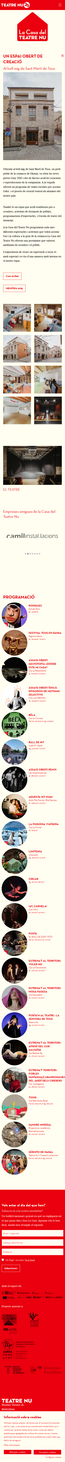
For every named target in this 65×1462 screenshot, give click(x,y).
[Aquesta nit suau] (15, 806)
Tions (32, 1097)
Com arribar (12, 276)
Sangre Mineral (40, 1124)
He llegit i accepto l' (20, 1259)
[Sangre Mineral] (15, 1134)
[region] (32, 538)
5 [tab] (35, 554)
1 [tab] (25, 554)
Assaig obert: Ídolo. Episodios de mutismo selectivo (44, 691)
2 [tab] (28, 554)
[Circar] (15, 888)
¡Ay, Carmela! (38, 906)
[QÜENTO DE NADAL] (15, 1161)
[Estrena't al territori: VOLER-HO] (15, 970)
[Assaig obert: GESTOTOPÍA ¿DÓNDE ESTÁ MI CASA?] (15, 669)
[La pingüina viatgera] (15, 833)
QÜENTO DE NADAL (41, 1152)
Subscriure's (10, 1268)
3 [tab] (30, 554)
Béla (32, 715)
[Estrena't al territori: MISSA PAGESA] (15, 997)
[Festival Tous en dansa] (15, 642)
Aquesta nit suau (41, 797)
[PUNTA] (15, 943)
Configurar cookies (53, 1457)
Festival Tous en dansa (45, 633)
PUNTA (33, 933)
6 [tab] (37, 554)
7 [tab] (39, 554)
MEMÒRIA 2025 (14, 288)
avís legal (30, 1259)
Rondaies (35, 605)
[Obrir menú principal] (60, 5)
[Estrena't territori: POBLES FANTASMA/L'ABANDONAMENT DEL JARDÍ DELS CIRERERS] (15, 1079)
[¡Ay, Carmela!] (15, 915)
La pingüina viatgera (44, 824)
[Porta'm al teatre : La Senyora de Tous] (15, 1024)
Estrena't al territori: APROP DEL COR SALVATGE (45, 1046)
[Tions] (15, 1106)
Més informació (12, 1445)
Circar (33, 879)
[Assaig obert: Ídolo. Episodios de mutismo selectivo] (15, 697)
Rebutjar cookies (18, 1452)
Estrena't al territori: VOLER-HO (45, 962)
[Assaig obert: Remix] (15, 779)
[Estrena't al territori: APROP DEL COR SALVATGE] (15, 1052)
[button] (17, 318)
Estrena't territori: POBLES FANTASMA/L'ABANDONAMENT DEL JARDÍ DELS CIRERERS (45, 1075)
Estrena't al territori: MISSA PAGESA (45, 989)
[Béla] (15, 724)
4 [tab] (32, 554)
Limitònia (35, 851)
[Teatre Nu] (14, 5)
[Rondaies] (15, 615)
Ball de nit (36, 742)
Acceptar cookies (47, 1452)
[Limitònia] (15, 861)
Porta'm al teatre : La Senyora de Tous (44, 1017)
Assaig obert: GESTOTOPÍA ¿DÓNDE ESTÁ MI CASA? (42, 663)
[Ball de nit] (15, 751)
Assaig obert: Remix (43, 769)
